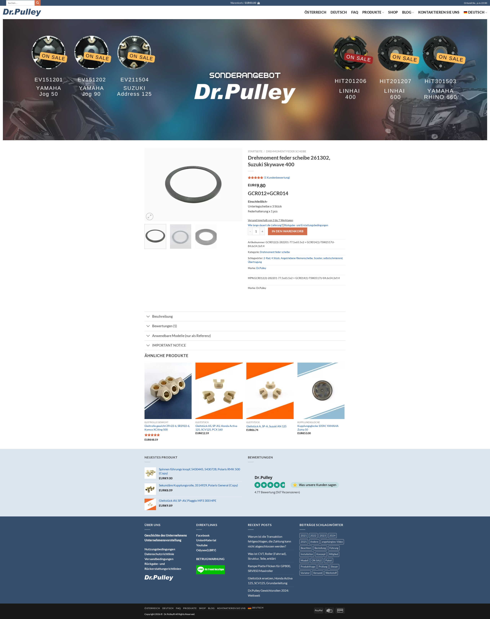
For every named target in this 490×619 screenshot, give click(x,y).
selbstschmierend (332, 258)
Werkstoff (331, 572)
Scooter (318, 258)
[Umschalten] (148, 317)
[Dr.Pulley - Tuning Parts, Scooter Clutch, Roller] (22, 12)
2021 (304, 535)
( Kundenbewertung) (277, 177)
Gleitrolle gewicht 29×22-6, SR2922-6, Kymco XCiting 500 (167, 427)
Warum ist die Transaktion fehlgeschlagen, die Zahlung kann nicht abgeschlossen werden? (269, 541)
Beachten (306, 548)
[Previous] (151, 184)
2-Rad (267, 258)
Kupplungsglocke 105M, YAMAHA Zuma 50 (318, 427)
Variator (305, 572)
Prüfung (323, 566)
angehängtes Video (332, 541)
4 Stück (275, 258)
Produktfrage (308, 566)
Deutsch (339, 12)
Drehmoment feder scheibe (286, 151)
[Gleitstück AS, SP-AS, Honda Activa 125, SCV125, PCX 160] (219, 391)
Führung (333, 548)
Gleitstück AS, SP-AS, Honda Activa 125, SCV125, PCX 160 (216, 427)
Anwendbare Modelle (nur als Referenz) (181, 336)
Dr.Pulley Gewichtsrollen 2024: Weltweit (268, 593)
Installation (307, 554)
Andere (314, 541)
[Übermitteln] (37, 3)
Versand (317, 572)
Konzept (321, 554)
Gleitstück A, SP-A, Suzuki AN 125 (266, 426)
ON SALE (317, 560)
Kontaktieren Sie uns (439, 12)
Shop (393, 12)
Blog (406, 12)
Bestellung (320, 548)
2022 (313, 535)
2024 (332, 535)
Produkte (371, 12)
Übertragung (255, 261)
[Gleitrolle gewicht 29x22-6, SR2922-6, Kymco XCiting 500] (168, 391)
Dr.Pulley (261, 268)
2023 (323, 535)
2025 (304, 541)
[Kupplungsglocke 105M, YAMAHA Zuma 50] (321, 391)
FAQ (354, 12)
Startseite (255, 151)
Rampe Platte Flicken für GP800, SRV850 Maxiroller (269, 568)
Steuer (334, 566)
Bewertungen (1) (164, 326)
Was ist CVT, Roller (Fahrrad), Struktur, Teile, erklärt (267, 556)
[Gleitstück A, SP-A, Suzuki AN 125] (270, 391)
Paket (328, 560)
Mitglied (333, 554)
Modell (304, 560)
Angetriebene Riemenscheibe (297, 258)
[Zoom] (149, 216)
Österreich (316, 12)
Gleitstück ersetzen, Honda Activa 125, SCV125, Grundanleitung (270, 580)
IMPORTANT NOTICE (169, 345)
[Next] (235, 184)
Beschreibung (162, 316)
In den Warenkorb (287, 231)
